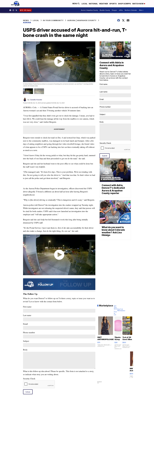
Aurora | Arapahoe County (89, 10)
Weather (103, 4)
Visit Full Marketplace (121, 309)
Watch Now (138, 4)
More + (141, 10)
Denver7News (10, 10)
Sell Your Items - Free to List (115, 310)
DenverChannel (17, 10)
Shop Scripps (124, 4)
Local (84, 4)
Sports (113, 4)
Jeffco (121, 10)
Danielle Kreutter (36, 100)
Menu (75, 4)
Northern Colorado (131, 10)
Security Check (29, 378)
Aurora (27, 22)
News (26, 20)
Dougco (114, 10)
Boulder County (105, 10)
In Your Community (53, 20)
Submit (27, 392)
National (93, 4)
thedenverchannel (14, 10)
